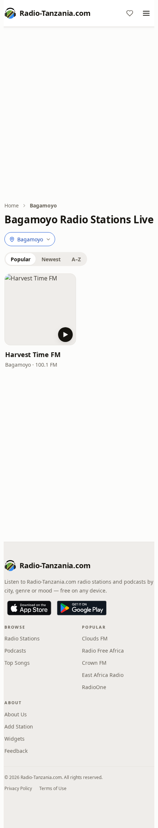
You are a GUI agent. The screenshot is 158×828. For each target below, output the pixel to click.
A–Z (76, 259)
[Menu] (146, 13)
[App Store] (29, 608)
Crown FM (94, 662)
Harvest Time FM (33, 354)
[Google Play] (82, 608)
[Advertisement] (79, 115)
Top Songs (17, 662)
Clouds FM (95, 638)
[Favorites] (129, 13)
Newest (51, 259)
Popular (20, 259)
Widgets (14, 738)
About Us (15, 714)
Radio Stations (22, 638)
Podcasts (15, 650)
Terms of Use (53, 788)
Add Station (18, 726)
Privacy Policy (18, 788)
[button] (40, 309)
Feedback (16, 750)
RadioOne (94, 687)
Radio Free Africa (103, 650)
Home (11, 205)
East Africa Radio (102, 674)
